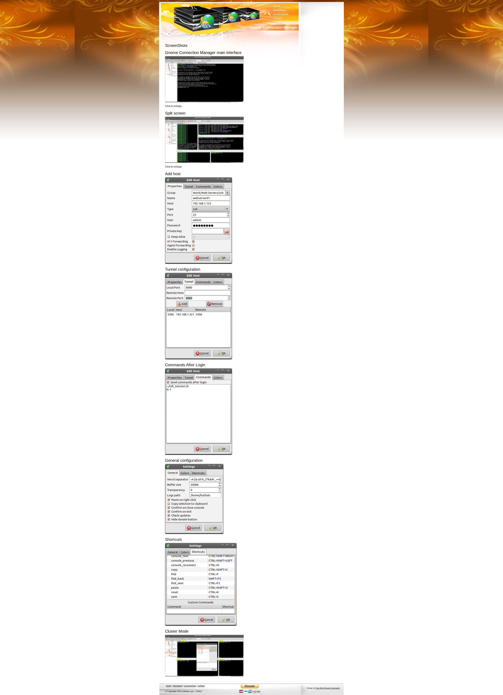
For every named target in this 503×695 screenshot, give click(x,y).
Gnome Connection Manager (274, 27)
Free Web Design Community (328, 688)
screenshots (280, 14)
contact (277, 18)
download (279, 10)
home (276, 5)
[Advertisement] (316, 28)
